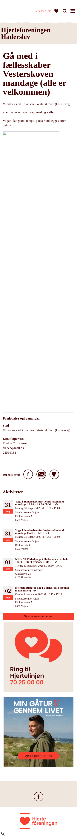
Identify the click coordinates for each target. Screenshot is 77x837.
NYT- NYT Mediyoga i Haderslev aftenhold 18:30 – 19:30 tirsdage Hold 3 (41, 560)
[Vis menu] (73, 11)
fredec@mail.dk (13, 448)
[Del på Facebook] (28, 474)
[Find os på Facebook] (38, 796)
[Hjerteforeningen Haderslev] (13, 10)
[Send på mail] (41, 474)
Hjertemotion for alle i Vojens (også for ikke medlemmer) (42, 589)
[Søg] (65, 11)
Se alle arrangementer (38, 616)
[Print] (54, 474)
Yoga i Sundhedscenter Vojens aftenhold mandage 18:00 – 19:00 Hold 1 (39, 503)
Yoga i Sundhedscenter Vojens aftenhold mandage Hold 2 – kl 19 (39, 532)
